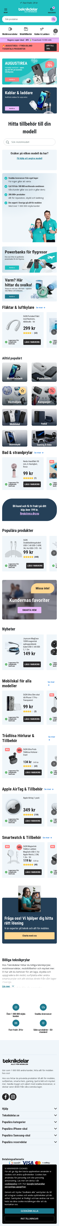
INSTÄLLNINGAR (29, 1218)
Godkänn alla (29, 1211)
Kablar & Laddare (41, 34)
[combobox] (29, 19)
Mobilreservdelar (9, 34)
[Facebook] (5, 1096)
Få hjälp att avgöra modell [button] (29, 158)
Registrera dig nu (29, 513)
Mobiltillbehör (26, 34)
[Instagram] (13, 1096)
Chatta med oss (29, 935)
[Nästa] (55, 31)
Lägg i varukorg (32, 342)
